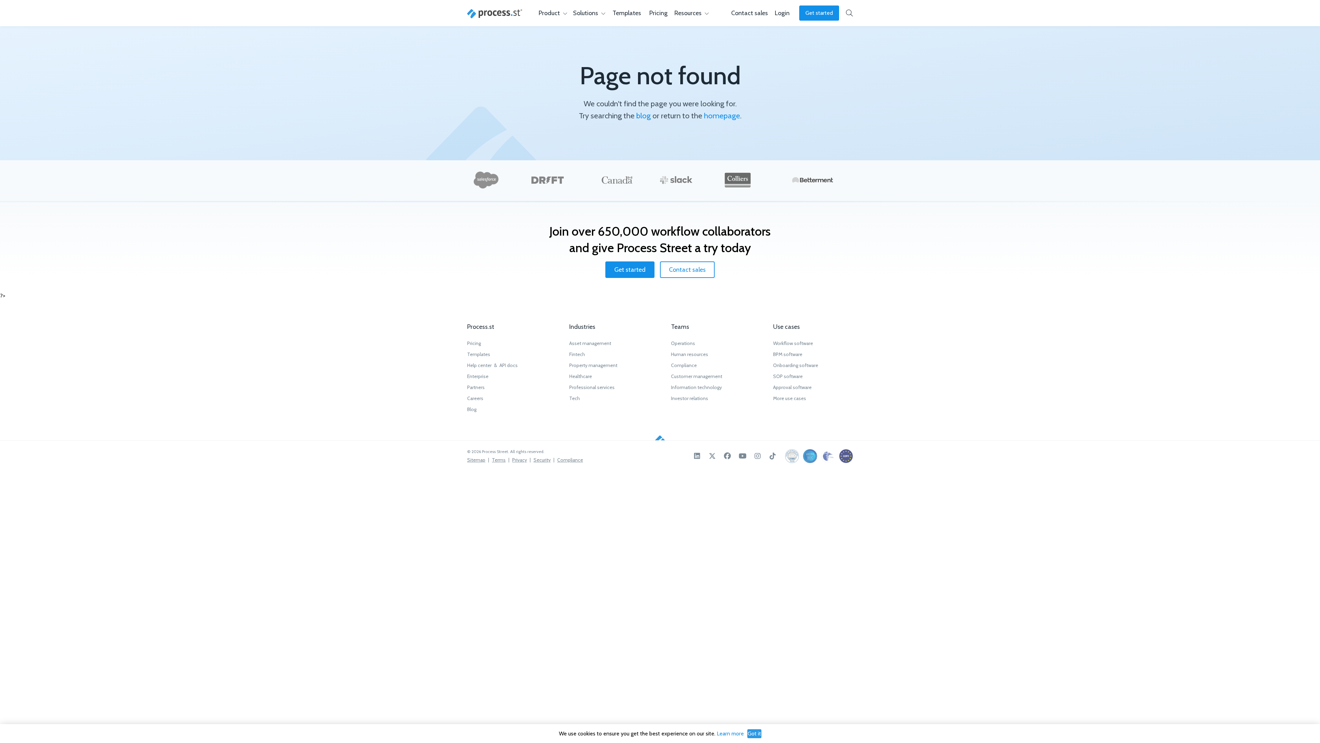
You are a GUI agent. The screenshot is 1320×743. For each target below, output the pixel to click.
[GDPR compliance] (846, 456)
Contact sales (687, 269)
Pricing (658, 13)
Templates (627, 13)
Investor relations (689, 398)
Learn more (730, 733)
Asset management (590, 343)
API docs (508, 365)
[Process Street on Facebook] (727, 456)
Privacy (519, 460)
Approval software (792, 387)
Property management (593, 365)
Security (542, 460)
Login (782, 13)
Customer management (696, 376)
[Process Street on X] (712, 456)
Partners (476, 387)
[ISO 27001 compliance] (792, 456)
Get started (819, 13)
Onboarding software (795, 365)
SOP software (788, 376)
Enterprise (477, 376)
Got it (754, 733)
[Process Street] (494, 14)
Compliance (684, 365)
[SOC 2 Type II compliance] (810, 456)
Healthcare (580, 376)
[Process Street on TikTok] (773, 456)
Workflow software (793, 343)
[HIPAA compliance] (828, 456)
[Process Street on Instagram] (757, 456)
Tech (574, 398)
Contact (749, 13)
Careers (475, 398)
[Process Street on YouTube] (742, 456)
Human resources (689, 354)
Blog (471, 409)
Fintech (577, 354)
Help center (479, 365)
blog (643, 115)
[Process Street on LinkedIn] (697, 456)
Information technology (696, 387)
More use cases (789, 398)
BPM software (787, 354)
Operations (683, 343)
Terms (499, 460)
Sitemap (476, 460)
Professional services (592, 387)
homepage (722, 115)
